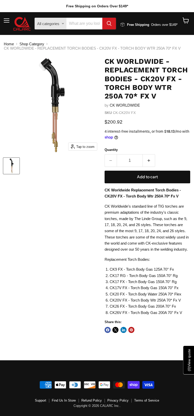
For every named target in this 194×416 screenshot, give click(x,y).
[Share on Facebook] (108, 330)
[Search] (109, 23)
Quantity (111, 150)
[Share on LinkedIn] (123, 330)
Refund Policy (91, 400)
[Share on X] (115, 330)
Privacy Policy (118, 400)
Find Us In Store (64, 400)
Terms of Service (146, 400)
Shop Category (31, 44)
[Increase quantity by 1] (149, 160)
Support (40, 400)
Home (9, 44)
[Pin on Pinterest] (131, 330)
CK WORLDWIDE (125, 105)
